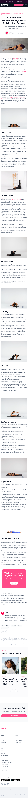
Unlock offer (19, 1)
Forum (2, 740)
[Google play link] (15, 780)
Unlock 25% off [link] (14, 583)
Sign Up (3, 738)
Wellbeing (13, 12)
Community (18, 742)
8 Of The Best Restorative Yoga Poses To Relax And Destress (12, 14)
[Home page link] (4, 5)
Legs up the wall (5, 198)
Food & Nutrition (19, 740)
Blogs (7, 12)
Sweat (2, 12)
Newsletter (3, 742)
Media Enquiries (4, 755)
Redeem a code (5, 745)
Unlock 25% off (19, 4)
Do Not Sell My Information (6, 791)
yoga (22, 59)
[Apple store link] (5, 780)
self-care (15, 58)
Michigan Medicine (16, 199)
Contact (3, 753)
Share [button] (4, 631)
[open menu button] (26, 5)
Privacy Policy (3, 789)
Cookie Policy (4, 770)
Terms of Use (4, 758)
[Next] (16, 690)
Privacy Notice (4, 760)
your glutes (7, 146)
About (2, 735)
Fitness (16, 735)
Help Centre (4, 750)
